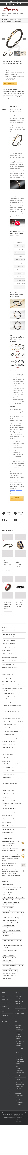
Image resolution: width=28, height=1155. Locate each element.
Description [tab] (5, 106)
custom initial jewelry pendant (9, 910)
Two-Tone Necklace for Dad (9, 957)
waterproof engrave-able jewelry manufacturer (13, 965)
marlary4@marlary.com (16, 490)
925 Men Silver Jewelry (10, 783)
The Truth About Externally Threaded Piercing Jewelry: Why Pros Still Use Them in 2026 (20, 1047)
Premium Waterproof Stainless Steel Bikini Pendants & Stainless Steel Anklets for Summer (20, 1085)
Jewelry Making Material (9, 678)
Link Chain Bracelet (11, 711)
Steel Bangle (9, 715)
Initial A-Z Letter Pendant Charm (10, 917)
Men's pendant (20, 922)
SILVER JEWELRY (7, 781)
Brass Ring (7, 777)
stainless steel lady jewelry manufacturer (12, 940)
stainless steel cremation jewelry (10, 1115)
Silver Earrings (7, 790)
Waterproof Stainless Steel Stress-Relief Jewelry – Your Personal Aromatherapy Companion (19, 1099)
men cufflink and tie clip (8, 925)
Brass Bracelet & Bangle (10, 763)
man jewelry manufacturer (9, 922)
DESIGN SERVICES (6, 1007)
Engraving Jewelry (7, 634)
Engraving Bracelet (9, 640)
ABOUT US (6, 999)
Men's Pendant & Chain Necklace (13, 696)
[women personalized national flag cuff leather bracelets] (7, 587)
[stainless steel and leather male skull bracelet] (20, 587)
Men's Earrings (9, 693)
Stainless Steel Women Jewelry (12, 721)
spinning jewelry (6, 935)
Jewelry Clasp (6, 671)
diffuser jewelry (21, 1115)
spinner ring (14, 932)
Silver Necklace (8, 793)
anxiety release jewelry (8, 897)
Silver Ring (6, 797)
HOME (5, 996)
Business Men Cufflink (17, 899)
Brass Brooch (7, 767)
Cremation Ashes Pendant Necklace (13, 803)
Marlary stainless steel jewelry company (10, 1112)
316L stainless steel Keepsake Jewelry (12, 887)
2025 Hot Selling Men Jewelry (10, 889)
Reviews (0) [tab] (5, 109)
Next (25, 39)
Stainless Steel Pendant (8, 943)
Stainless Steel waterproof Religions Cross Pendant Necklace (12, 946)
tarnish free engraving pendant (10, 952)
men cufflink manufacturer (9, 927)
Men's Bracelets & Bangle (11, 705)
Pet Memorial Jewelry (9, 812)
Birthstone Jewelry (7, 681)
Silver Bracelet (7, 787)
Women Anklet (8, 727)
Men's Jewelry (7, 690)
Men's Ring (8, 702)
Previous (3, 39)
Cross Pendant (6, 905)
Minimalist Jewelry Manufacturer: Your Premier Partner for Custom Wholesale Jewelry (19, 1032)
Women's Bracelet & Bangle (12, 731)
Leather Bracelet (12, 89)
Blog (4, 1011)
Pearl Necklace (8, 754)
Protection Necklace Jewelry (10, 684)
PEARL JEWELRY (7, 745)
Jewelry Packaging (7, 829)
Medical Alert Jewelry (8, 660)
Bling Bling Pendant (19, 897)
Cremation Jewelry (7, 800)
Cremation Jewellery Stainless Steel (11, 902)
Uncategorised (6, 832)
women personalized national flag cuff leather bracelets (7, 604)
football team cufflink (8, 915)
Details (8, 570)
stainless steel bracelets (20, 1114)
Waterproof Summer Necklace (10, 970)
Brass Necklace (8, 774)
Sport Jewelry (6, 650)
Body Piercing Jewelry (8, 647)
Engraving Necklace (9, 643)
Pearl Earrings (7, 757)
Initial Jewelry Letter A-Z (9, 657)
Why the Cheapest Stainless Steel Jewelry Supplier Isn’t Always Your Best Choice (20, 1071)
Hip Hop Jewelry (7, 818)
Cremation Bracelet (9, 808)
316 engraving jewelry (8, 884)
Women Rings (8, 734)
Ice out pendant (18, 915)
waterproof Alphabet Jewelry (9, 963)
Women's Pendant (7, 978)
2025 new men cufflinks (8, 892)
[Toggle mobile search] (21, 8)
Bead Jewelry (7, 747)
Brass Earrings (7, 770)
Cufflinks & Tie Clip (7, 741)
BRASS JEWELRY (7, 761)
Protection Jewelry (7, 630)
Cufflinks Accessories (8, 907)
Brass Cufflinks (6, 899)
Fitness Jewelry (7, 822)
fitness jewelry (7, 1117)
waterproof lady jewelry (8, 968)
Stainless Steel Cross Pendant (10, 938)
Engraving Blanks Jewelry (9, 912)
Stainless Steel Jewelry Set (10, 718)
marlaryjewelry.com (15, 486)
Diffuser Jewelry (7, 815)
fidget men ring (20, 912)
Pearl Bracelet (7, 751)
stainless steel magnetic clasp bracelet (12, 98)
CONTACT (5, 1015)
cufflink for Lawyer (16, 905)
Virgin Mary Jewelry (7, 960)
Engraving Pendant (9, 636)
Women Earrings (9, 724)
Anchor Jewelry (7, 825)
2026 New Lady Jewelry (8, 894)
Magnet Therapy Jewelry (9, 667)
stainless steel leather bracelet (15, 96)
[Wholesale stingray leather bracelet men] (7, 545)
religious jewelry (20, 927)
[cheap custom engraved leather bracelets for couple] (20, 545)
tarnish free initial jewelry (8, 955)
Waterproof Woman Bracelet (9, 973)
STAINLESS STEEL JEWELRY (10, 688)
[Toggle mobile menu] (25, 8)
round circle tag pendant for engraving (11, 930)
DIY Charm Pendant (8, 654)
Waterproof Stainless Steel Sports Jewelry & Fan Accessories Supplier (20, 1059)
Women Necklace (9, 738)
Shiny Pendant (6, 932)
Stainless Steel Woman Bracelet (10, 950)
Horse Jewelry (6, 674)
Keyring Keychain (7, 664)
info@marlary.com (14, 1)
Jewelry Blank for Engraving (9, 920)
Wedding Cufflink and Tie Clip (9, 975)
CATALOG (5, 1003)
